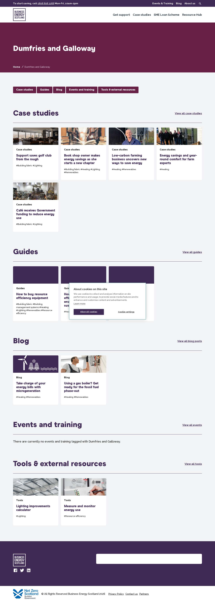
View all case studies (188, 113)
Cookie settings (126, 312)
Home (16, 67)
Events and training (81, 89)
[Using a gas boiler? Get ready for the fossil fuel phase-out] (83, 380)
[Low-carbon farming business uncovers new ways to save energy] (131, 154)
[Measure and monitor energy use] (83, 501)
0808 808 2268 (46, 3)
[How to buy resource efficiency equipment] (35, 293)
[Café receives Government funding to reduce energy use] (35, 207)
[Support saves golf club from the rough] (35, 154)
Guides (44, 89)
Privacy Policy (116, 594)
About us (189, 3)
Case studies (142, 14)
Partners (144, 594)
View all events (192, 425)
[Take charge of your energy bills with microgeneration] (35, 380)
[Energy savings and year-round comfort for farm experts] (179, 154)
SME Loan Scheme (166, 14)
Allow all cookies (88, 312)
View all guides (192, 252)
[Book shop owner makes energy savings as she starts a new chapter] (83, 154)
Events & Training (162, 3)
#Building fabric (24, 165)
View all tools (193, 463)
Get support (121, 14)
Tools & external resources (118, 89)
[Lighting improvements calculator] (35, 501)
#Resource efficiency (75, 516)
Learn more (79, 303)
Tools (19, 500)
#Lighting (37, 165)
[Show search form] (200, 3)
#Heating (85, 169)
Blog (179, 3)
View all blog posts (189, 341)
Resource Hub (192, 14)
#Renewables (71, 172)
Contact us (131, 594)
